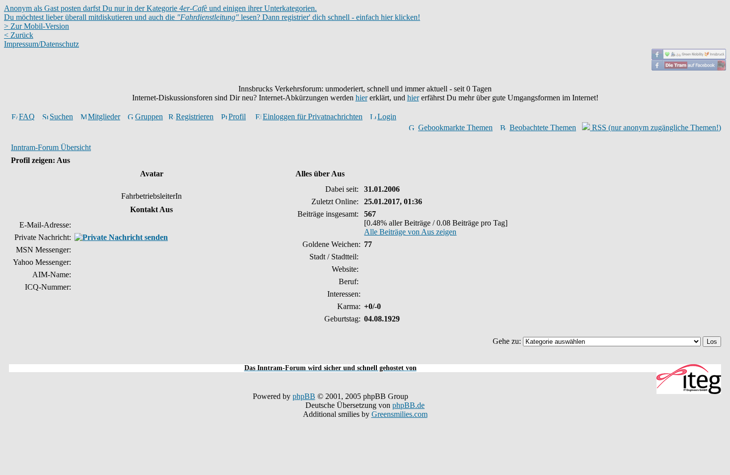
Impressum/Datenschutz (41, 44)
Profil (237, 116)
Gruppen (149, 116)
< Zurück (18, 35)
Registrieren (195, 116)
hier (361, 97)
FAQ (27, 116)
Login (386, 116)
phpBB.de (408, 405)
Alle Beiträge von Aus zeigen (410, 232)
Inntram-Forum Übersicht (51, 147)
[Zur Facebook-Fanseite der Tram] (689, 68)
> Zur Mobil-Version (36, 26)
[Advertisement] (365, 358)
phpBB (303, 396)
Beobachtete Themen (543, 127)
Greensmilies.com (399, 414)
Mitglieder (104, 116)
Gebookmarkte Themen (455, 127)
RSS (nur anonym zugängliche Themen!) (655, 127)
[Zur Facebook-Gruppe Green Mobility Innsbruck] (689, 57)
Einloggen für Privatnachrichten (313, 116)
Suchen (61, 116)
